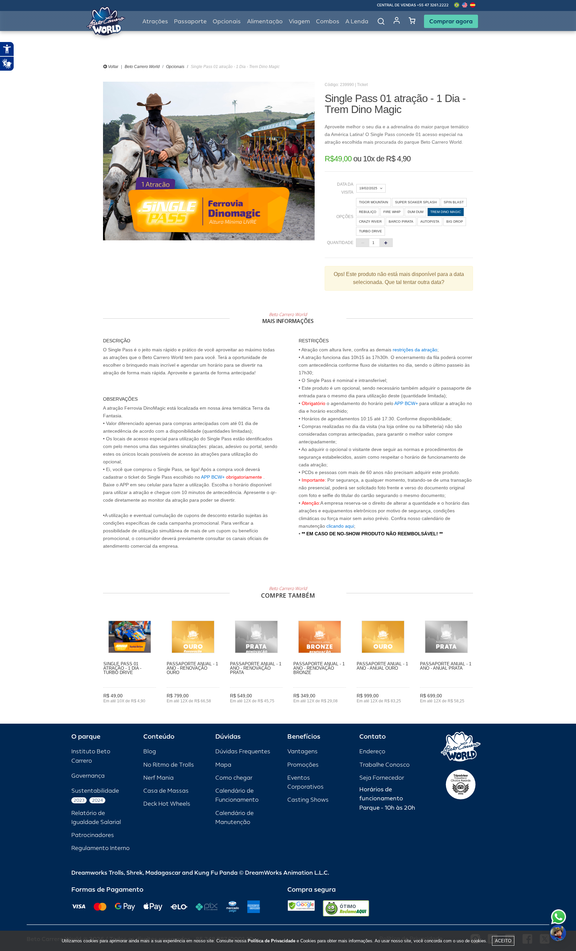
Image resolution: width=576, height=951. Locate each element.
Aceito (503, 940)
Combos (327, 21)
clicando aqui (340, 526)
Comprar (130, 710)
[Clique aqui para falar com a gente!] (558, 916)
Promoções (303, 765)
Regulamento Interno (100, 848)
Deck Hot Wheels (166, 804)
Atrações (155, 21)
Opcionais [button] (227, 21)
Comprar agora (451, 21)
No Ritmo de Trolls (168, 765)
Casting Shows (308, 800)
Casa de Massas (166, 791)
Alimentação (265, 21)
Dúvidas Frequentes (242, 751)
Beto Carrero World (142, 66)
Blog (149, 751)
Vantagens (302, 751)
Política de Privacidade (271, 940)
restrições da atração (414, 349)
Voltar (112, 66)
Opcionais (175, 66)
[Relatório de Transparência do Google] (301, 908)
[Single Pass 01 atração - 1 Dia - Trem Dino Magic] (209, 161)
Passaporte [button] (190, 21)
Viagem (299, 21)
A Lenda (356, 21)
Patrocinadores (92, 835)
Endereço (372, 751)
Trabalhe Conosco (384, 765)
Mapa (223, 765)
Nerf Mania (158, 778)
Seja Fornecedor (381, 778)
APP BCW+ (213, 477)
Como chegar (233, 778)
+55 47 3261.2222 (433, 5)
